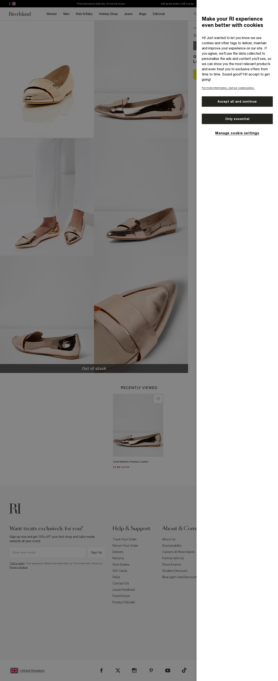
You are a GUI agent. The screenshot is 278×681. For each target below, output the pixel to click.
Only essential (237, 119)
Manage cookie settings (237, 133)
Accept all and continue (237, 101)
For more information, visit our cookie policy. (228, 87)
